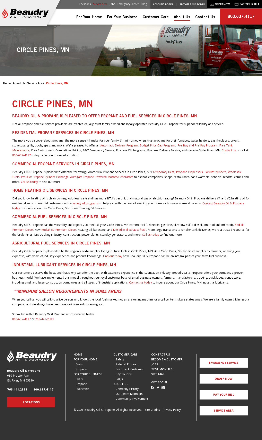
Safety (120, 359)
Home (7, 83)
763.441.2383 (17, 389)
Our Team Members (129, 393)
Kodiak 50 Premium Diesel (58, 230)
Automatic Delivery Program (119, 145)
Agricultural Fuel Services (40, 243)
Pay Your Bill (249, 4)
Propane (81, 369)
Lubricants (82, 388)
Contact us (229, 150)
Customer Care (156, 17)
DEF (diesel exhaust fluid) (129, 230)
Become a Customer (192, 4)
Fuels (79, 364)
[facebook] (158, 388)
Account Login (163, 4)
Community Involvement (132, 398)
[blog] (152, 388)
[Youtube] (163, 388)
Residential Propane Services (42, 133)
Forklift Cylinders (215, 172)
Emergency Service (128, 4)
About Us (182, 17)
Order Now (222, 4)
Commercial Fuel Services (39, 217)
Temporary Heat (163, 172)
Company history (127, 388)
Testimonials (161, 369)
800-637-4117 (21, 155)
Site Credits (152, 409)
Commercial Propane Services (43, 164)
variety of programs (85, 203)
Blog (144, 4)
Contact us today (140, 282)
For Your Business (122, 17)
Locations (85, 4)
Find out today (112, 256)
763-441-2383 (44, 319)
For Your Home (89, 17)
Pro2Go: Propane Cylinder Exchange (45, 177)
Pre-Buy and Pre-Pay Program (197, 145)
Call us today (29, 182)
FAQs (119, 379)
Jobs (112, 4)
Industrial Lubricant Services (44, 265)
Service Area (100, 4)
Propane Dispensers (189, 172)
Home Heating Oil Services (40, 191)
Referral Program (127, 364)
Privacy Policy (172, 409)
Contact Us (205, 17)
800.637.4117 (241, 17)
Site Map (157, 374)
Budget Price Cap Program (157, 145)
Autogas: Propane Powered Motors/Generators (101, 177)
